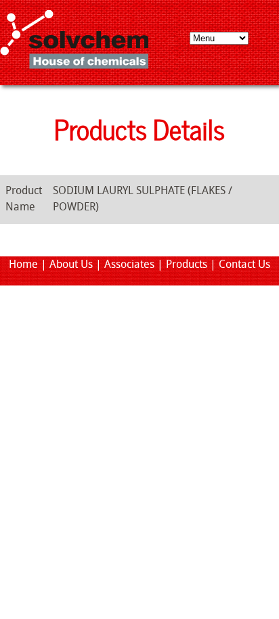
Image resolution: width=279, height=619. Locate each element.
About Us (71, 265)
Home (23, 265)
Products (186, 265)
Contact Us (244, 265)
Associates (129, 265)
